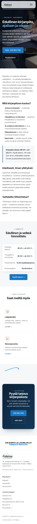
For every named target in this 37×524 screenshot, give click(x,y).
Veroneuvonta (6, 486)
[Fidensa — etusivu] (17, 456)
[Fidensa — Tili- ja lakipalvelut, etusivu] (8, 4)
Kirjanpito (5, 480)
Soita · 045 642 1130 (13, 50)
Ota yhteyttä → (7, 508)
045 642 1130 (18, 413)
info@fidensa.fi (7, 499)
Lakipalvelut (6, 483)
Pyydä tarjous (10, 57)
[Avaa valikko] (31, 4)
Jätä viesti (18, 420)
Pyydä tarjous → (18, 277)
